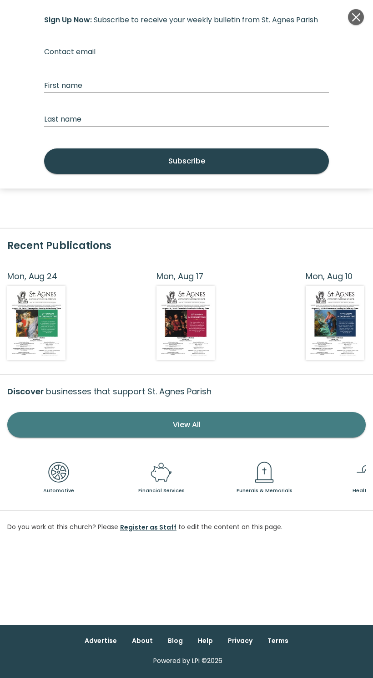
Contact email (70, 51)
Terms (277, 640)
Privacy (240, 640)
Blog (175, 640)
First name (63, 85)
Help (205, 640)
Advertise (101, 640)
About (142, 640)
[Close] (356, 17)
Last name (62, 119)
